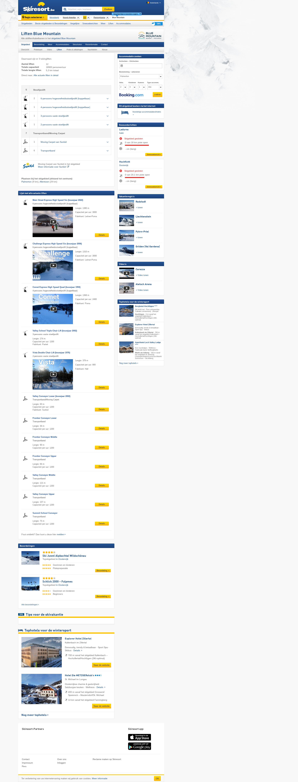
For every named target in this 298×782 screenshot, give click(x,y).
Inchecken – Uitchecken (129, 61)
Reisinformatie (91, 44)
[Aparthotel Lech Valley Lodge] (126, 347)
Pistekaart (38, 50)
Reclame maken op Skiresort (107, 759)
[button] (131, 95)
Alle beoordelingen (29, 605)
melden (60, 534)
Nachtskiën (92, 50)
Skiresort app (136, 729)
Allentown (44, 181)
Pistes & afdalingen (75, 50)
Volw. (121, 82)
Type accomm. (153, 82)
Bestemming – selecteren (129, 72)
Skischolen (77, 44)
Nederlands (154, 3)
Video (49, 50)
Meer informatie (99, 778)
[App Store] (139, 741)
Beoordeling (39, 44)
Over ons (61, 759)
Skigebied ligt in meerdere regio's (125, 14)
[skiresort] (39, 7)
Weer (103, 23)
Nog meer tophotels (34, 715)
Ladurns (124, 129)
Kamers (141, 82)
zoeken (157, 94)
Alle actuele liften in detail (46, 75)
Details (102, 235)
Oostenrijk (123, 165)
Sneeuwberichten (90, 23)
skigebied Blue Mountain (63, 38)
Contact (104, 44)
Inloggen (61, 763)
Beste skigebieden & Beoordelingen (51, 23)
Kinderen (132, 82)
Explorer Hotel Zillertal (145, 325)
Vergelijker (74, 23)
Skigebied (25, 44)
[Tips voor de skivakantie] (156, 24)
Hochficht (124, 162)
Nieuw (104, 50)
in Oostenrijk (62, 559)
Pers (24, 766)
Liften (110, 23)
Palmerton (26, 181)
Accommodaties (123, 23)
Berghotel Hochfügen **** (146, 306)
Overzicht (25, 50)
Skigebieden (26, 23)
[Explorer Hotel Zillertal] (126, 329)
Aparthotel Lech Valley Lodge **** (148, 343)
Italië (121, 133)
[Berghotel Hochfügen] (126, 311)
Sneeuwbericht (153, 154)
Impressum (27, 763)
